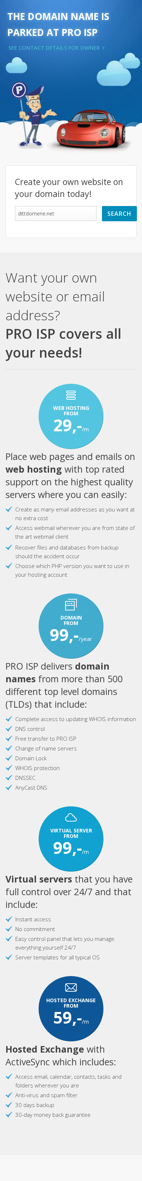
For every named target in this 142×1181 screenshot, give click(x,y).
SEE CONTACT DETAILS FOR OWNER (54, 47)
